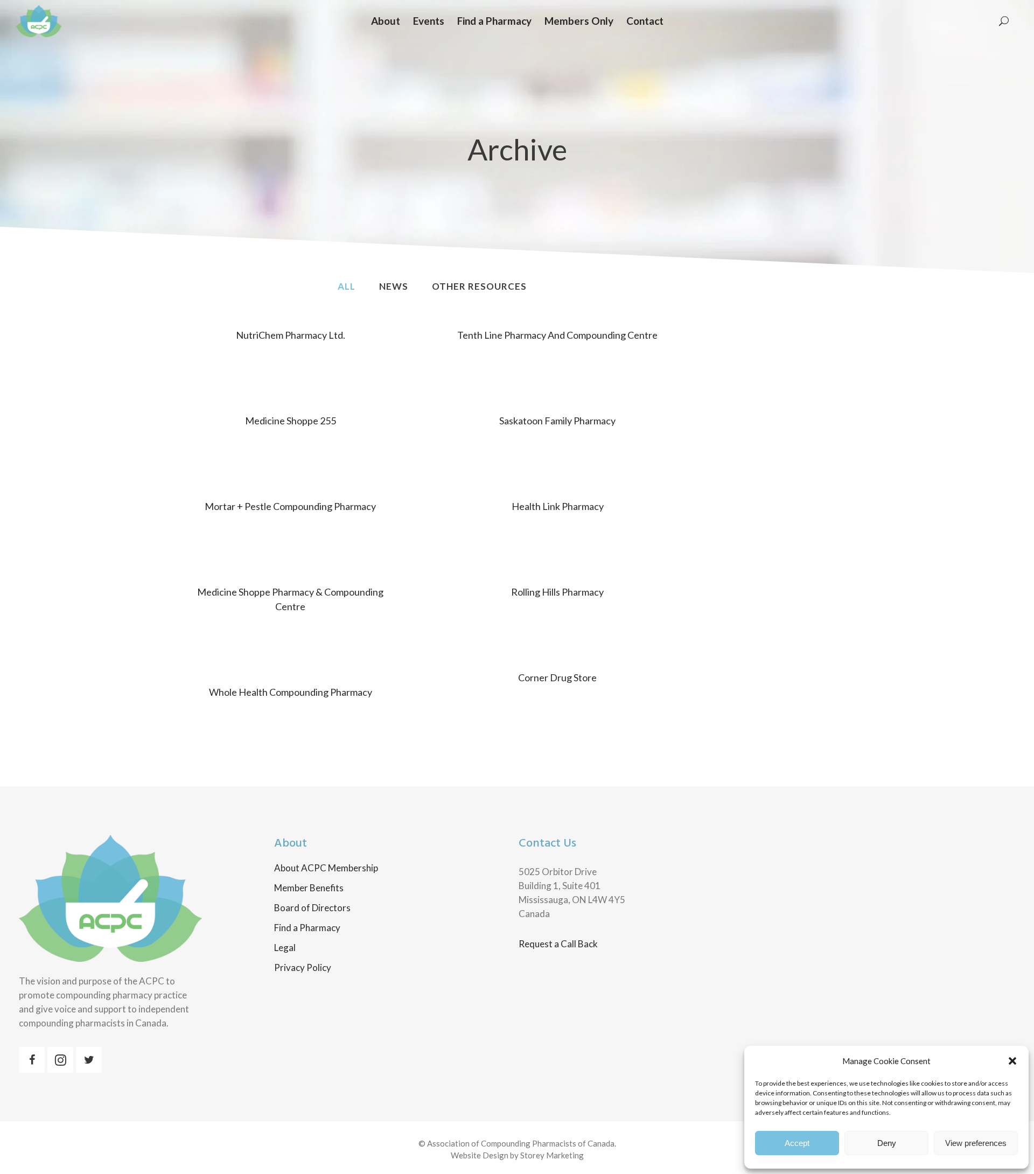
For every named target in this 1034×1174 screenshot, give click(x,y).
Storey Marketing (552, 1155)
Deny (886, 1143)
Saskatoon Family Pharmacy (557, 421)
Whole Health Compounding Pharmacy (290, 692)
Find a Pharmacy (307, 928)
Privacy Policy (302, 967)
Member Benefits (309, 888)
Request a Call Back (558, 943)
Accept (797, 1143)
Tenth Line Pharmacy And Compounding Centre (557, 335)
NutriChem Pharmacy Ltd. (290, 335)
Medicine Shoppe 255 (290, 421)
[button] (1012, 1061)
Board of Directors (312, 908)
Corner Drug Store (557, 677)
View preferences (976, 1143)
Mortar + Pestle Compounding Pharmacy (290, 506)
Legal (285, 947)
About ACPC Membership (326, 868)
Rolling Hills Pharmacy (557, 592)
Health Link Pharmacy (558, 506)
